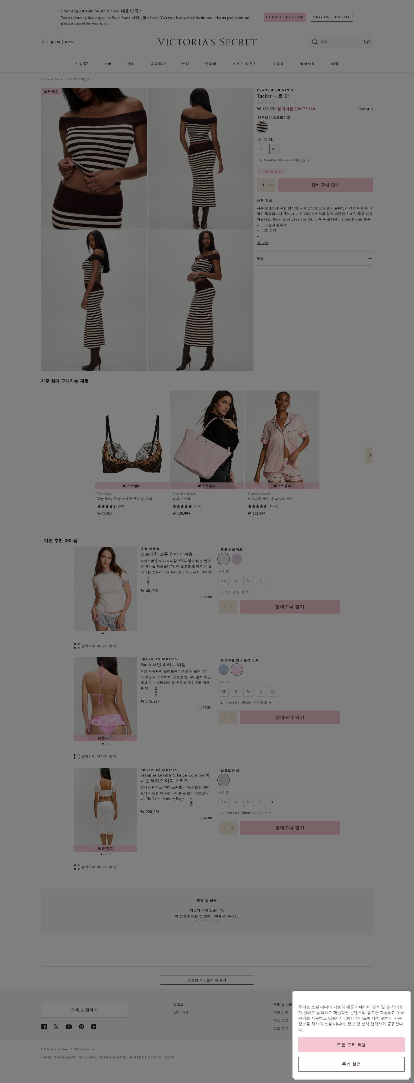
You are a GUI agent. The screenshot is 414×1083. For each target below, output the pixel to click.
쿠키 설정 (351, 1064)
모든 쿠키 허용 (351, 1044)
